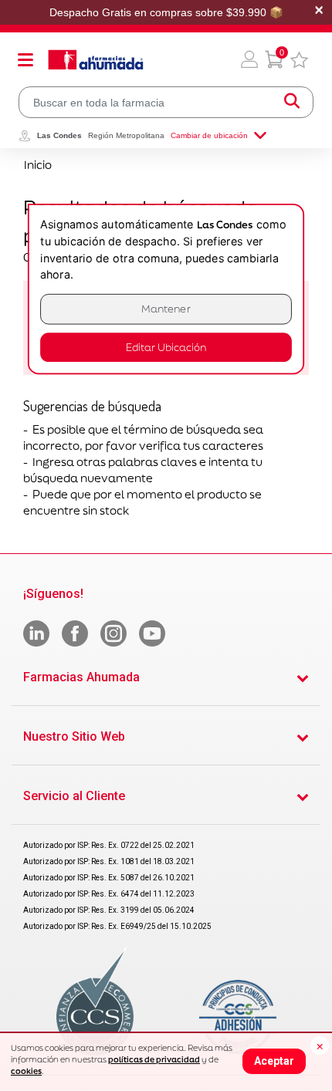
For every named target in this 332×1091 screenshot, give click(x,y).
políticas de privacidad (154, 1059)
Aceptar (274, 1061)
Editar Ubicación (166, 347)
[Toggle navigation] (25, 59)
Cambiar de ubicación (209, 135)
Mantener (166, 309)
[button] (249, 59)
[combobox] (166, 102)
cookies (26, 1071)
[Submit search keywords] (292, 102)
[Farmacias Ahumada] (96, 59)
